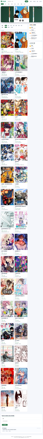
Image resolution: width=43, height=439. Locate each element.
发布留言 (5, 424)
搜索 (26, 1)
